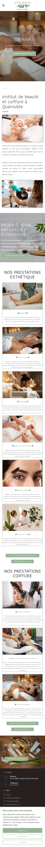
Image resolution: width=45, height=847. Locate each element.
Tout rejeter (22, 842)
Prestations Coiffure (12, 801)
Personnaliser (22, 836)
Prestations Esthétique (13, 798)
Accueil (8, 795)
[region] (22, 827)
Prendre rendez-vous (13, 804)
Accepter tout (22, 830)
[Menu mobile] (3, 5)
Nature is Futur (9, 247)
